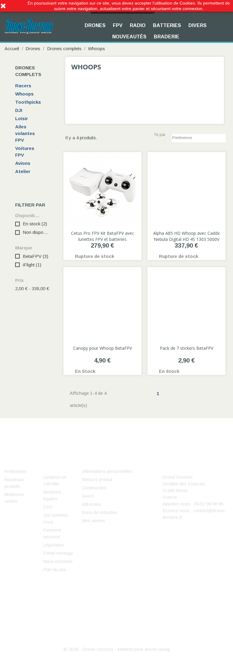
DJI (18, 110)
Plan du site (54, 569)
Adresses (91, 504)
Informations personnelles (107, 471)
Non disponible (36, 232)
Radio (138, 25)
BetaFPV (35, 256)
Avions (22, 163)
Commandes (94, 487)
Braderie (166, 36)
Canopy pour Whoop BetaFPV (102, 348)
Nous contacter (58, 561)
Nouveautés (129, 36)
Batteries (167, 25)
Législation (53, 545)
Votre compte (104, 462)
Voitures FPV (24, 152)
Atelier (22, 171)
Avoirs (88, 496)
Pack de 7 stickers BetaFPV (186, 348)
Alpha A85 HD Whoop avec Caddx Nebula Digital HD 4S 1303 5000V (186, 236)
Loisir (21, 118)
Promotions (15, 471)
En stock (35, 223)
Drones (95, 25)
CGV (47, 507)
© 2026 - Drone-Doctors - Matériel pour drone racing (116, 649)
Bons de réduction (99, 512)
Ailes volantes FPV (25, 133)
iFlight (32, 264)
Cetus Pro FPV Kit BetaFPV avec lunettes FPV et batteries (102, 236)
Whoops (24, 93)
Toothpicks (28, 102)
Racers (23, 85)
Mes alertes (93, 520)
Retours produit (97, 479)
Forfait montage (58, 553)
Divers (197, 25)
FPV (118, 25)
